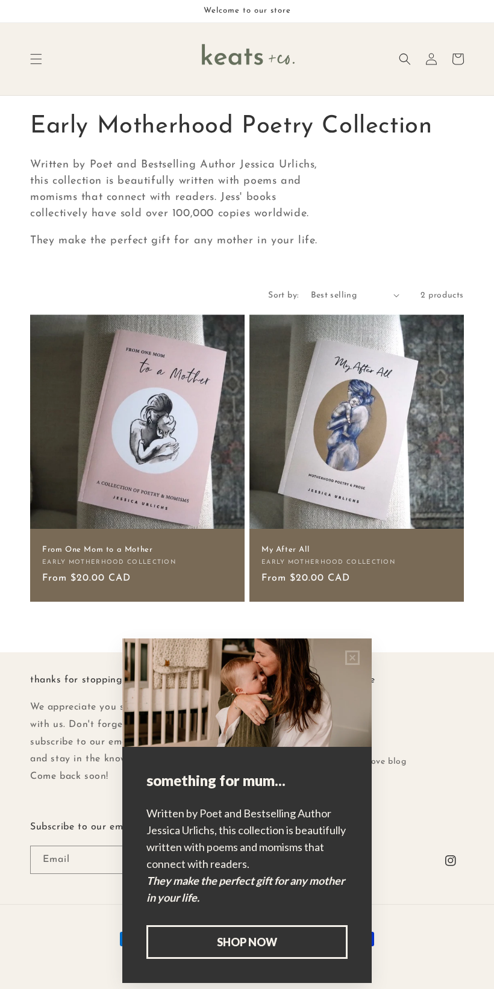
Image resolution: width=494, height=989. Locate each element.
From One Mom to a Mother (97, 550)
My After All (285, 550)
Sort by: (283, 295)
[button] (36, 59)
